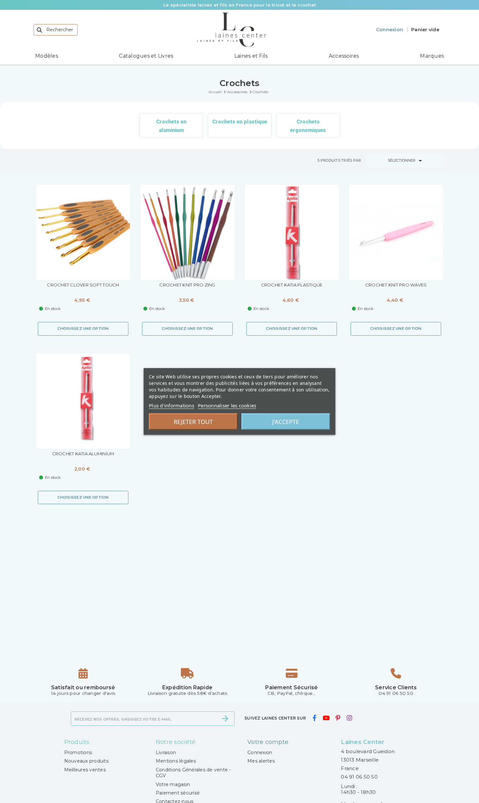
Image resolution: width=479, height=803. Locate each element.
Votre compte (267, 742)
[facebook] (314, 718)
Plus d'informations (171, 405)
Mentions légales (176, 761)
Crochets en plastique (239, 122)
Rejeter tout (193, 422)
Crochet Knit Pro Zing (187, 285)
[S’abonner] (225, 718)
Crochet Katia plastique (292, 285)
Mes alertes (261, 761)
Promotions (78, 752)
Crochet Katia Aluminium (83, 453)
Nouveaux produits (86, 761)
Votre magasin (173, 784)
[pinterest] (338, 718)
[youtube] (325, 718)
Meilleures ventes (85, 770)
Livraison (166, 752)
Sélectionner (406, 161)
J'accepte (285, 422)
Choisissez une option (83, 328)
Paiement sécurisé (178, 793)
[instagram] (349, 718)
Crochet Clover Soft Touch (83, 285)
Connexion (259, 752)
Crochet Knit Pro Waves (396, 285)
